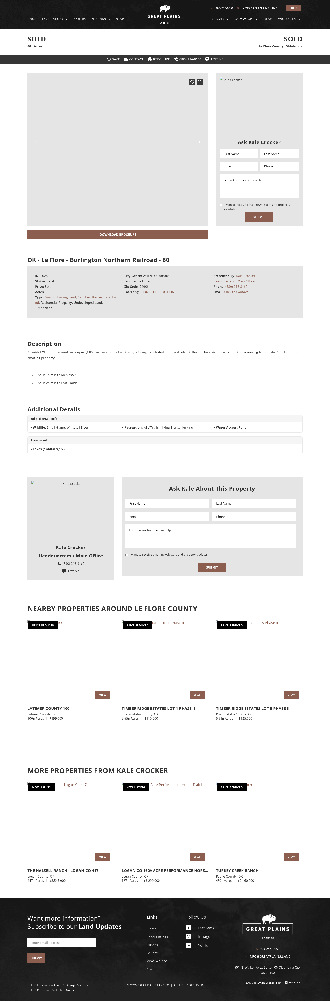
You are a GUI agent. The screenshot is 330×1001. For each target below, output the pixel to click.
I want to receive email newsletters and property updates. (257, 206)
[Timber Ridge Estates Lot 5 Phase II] (259, 661)
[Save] (192, 82)
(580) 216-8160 (236, 286)
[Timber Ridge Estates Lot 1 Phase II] (165, 661)
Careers (80, 19)
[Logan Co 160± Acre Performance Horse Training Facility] (165, 823)
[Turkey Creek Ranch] (259, 823)
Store (120, 19)
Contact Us (287, 19)
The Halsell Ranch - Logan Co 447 (63, 871)
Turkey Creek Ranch (237, 871)
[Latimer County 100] (71, 661)
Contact (153, 969)
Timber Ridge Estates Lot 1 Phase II (158, 708)
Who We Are (244, 19)
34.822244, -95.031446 (157, 292)
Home (32, 19)
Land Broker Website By (264, 982)
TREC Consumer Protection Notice (52, 990)
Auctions (98, 19)
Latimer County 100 (48, 708)
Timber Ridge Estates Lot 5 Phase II (253, 708)
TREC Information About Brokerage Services (58, 985)
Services (218, 19)
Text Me (73, 571)
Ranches (84, 297)
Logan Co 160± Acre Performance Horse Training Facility (164, 871)
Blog (268, 19)
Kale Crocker (245, 276)
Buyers (152, 945)
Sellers (152, 953)
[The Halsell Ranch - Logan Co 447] (71, 823)
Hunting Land (66, 297)
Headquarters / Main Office (234, 281)
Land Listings (52, 19)
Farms (49, 297)
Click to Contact (236, 292)
